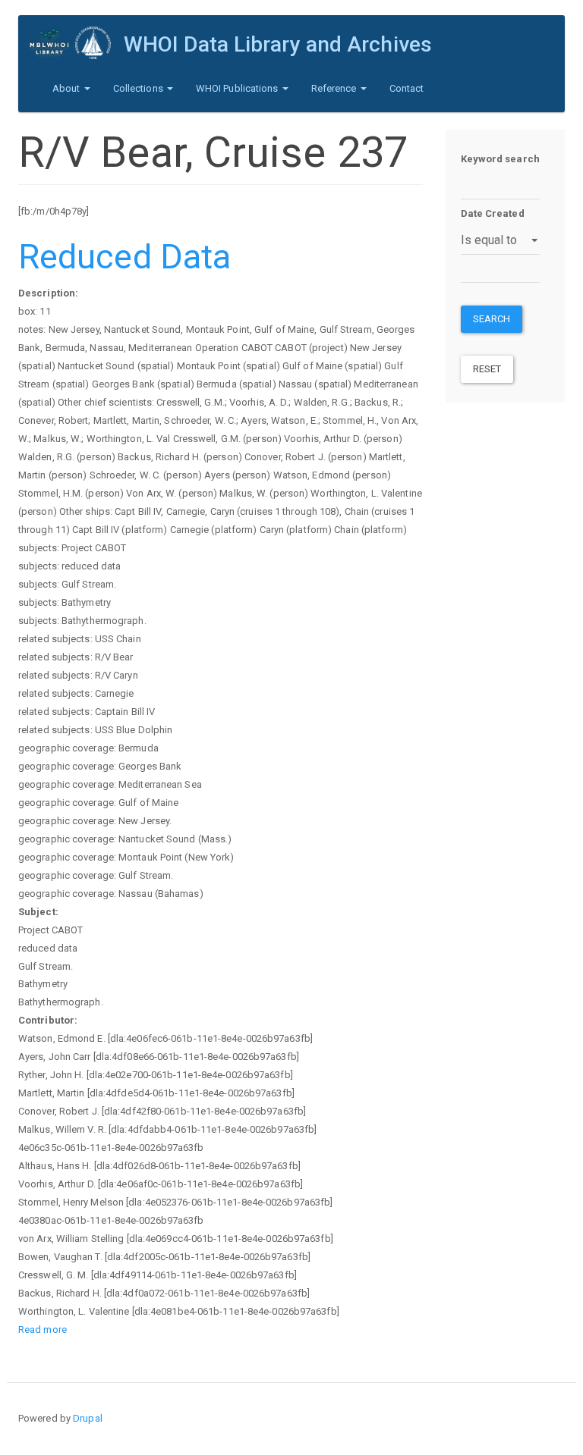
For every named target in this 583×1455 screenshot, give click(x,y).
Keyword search (500, 159)
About (67, 88)
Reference (335, 88)
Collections (139, 88)
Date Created (493, 213)
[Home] (77, 43)
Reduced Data (124, 257)
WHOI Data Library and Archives (278, 44)
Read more (42, 1329)
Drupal (87, 1418)
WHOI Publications (238, 88)
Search (492, 319)
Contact (406, 88)
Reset (487, 369)
